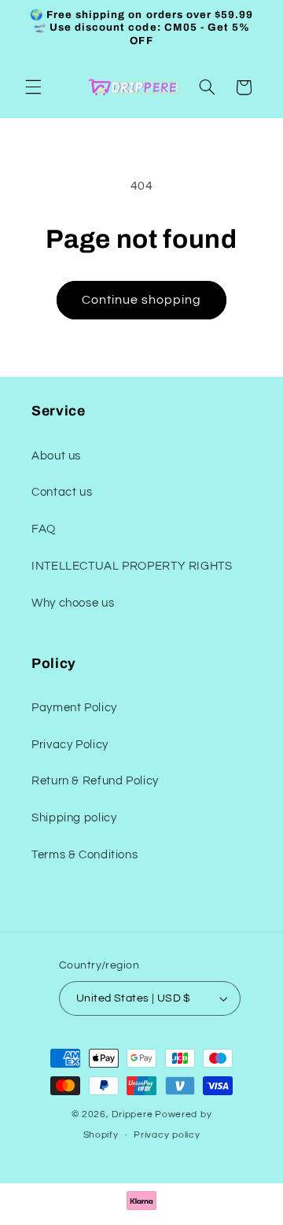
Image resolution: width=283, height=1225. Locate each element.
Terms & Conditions (84, 855)
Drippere (132, 1114)
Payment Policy (74, 708)
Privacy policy (167, 1135)
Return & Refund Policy (95, 781)
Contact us (61, 492)
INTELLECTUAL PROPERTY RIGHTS (132, 566)
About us (56, 456)
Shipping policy (73, 818)
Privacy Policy (69, 745)
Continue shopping (142, 299)
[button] (33, 87)
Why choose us (72, 603)
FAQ (43, 529)
